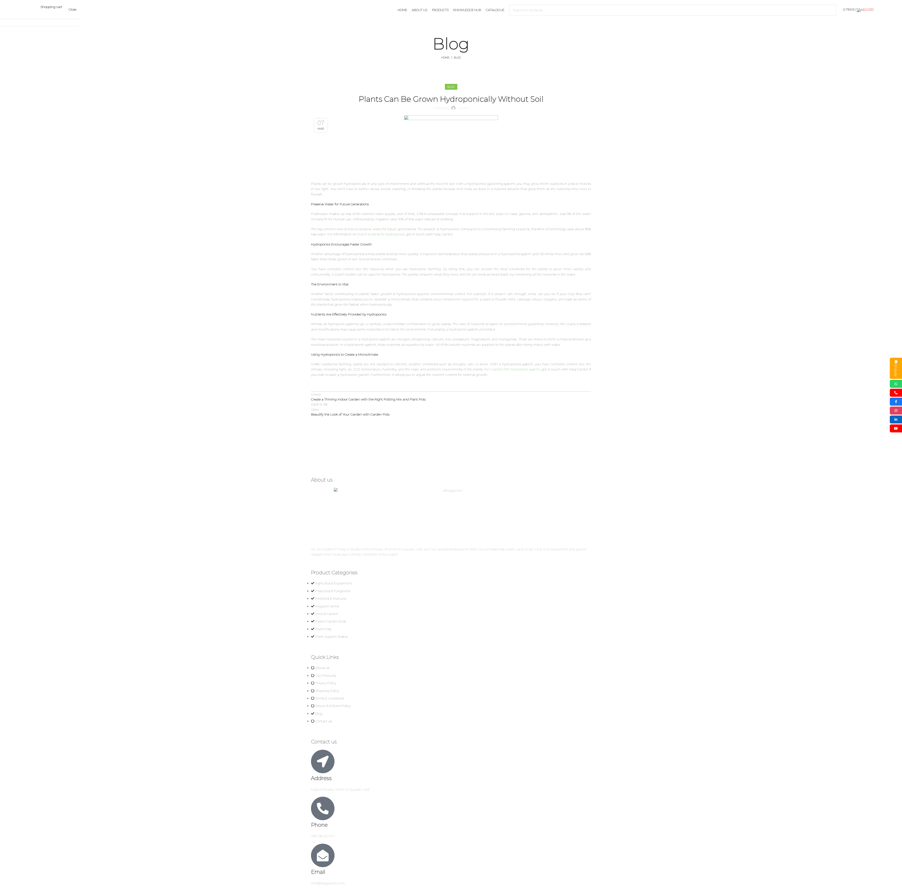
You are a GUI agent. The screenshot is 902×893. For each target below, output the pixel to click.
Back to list (319, 404)
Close (72, 9)
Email (318, 872)
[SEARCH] (831, 10)
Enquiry (896, 371)
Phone (319, 825)
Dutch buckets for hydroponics (380, 234)
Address (321, 778)
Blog (457, 57)
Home (445, 57)
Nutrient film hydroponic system (515, 369)
